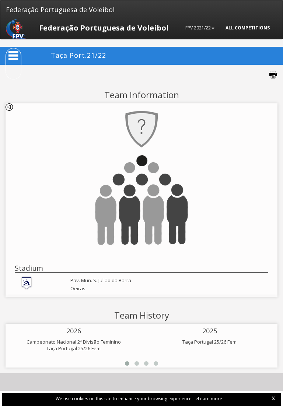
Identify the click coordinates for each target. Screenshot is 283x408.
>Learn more (208, 398)
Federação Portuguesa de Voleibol (60, 9)
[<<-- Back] (9, 107)
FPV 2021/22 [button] (198, 28)
